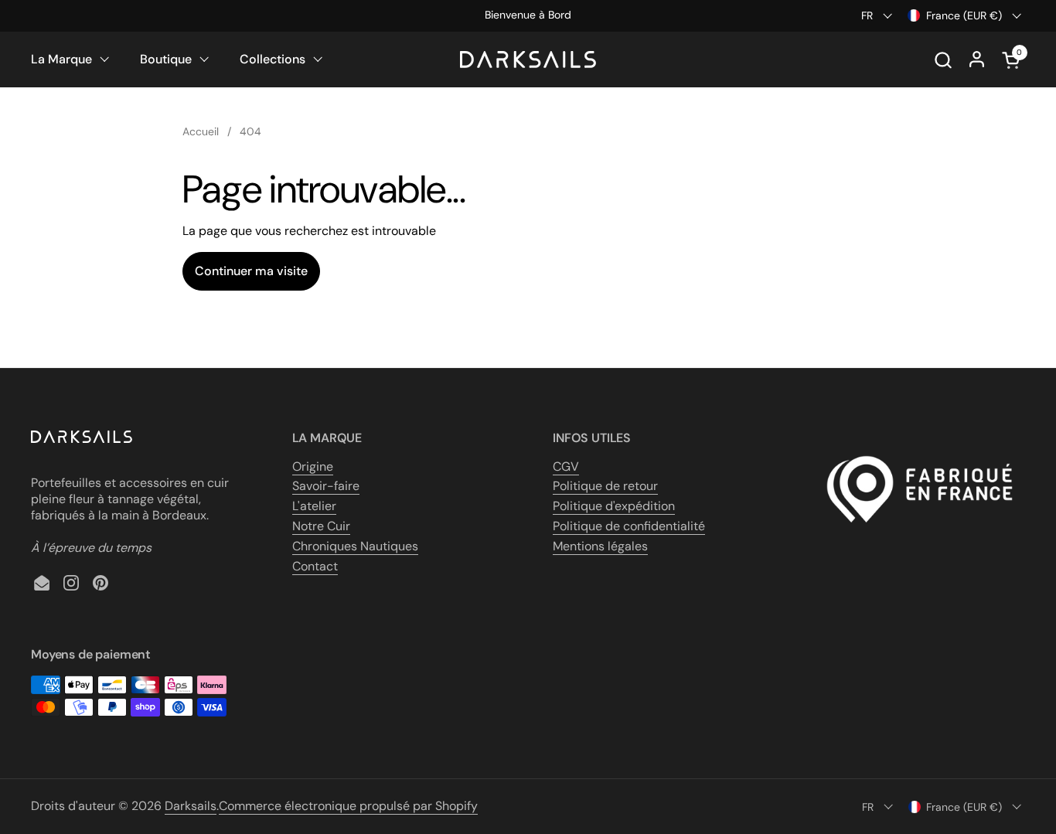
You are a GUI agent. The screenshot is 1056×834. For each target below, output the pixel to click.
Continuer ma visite (251, 271)
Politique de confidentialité (629, 526)
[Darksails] (528, 59)
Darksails (190, 806)
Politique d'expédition (614, 506)
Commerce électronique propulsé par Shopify (348, 806)
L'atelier (314, 506)
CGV (566, 466)
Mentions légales (600, 546)
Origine (312, 466)
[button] (942, 60)
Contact (315, 566)
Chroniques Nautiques (355, 546)
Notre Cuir (321, 526)
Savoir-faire (325, 486)
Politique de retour (605, 486)
